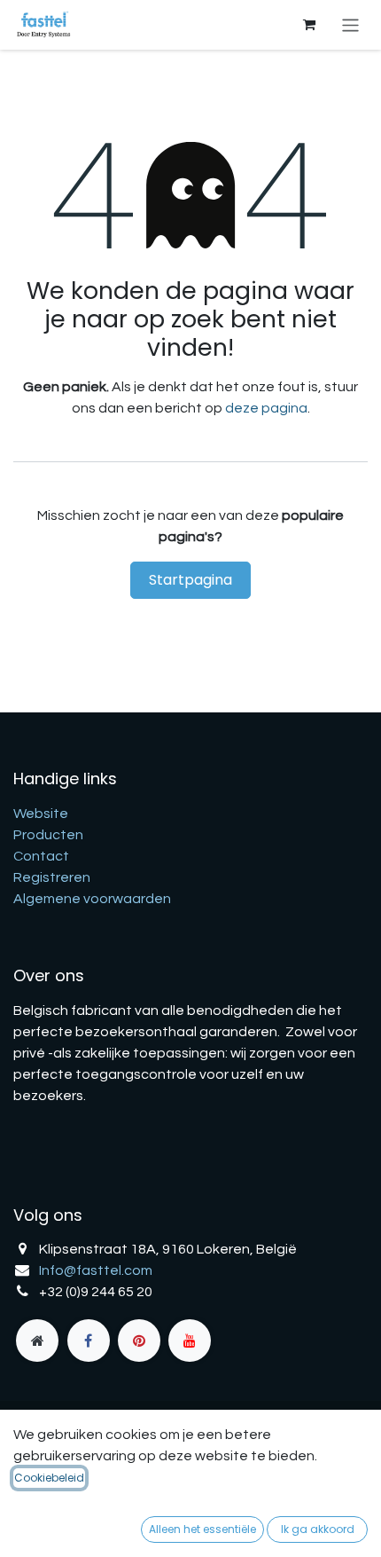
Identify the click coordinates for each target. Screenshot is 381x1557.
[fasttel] (37, 1340)
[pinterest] (139, 1340)
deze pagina (266, 408)
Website (40, 813)
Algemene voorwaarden (92, 899)
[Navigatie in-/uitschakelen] (350, 24)
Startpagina (190, 580)
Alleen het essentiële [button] (202, 1529)
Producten (48, 835)
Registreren (51, 877)
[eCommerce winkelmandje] (309, 25)
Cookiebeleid (49, 1477)
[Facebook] (88, 1340)
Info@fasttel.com (95, 1270)
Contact (41, 856)
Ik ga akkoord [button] (317, 1529)
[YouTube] (189, 1340)
